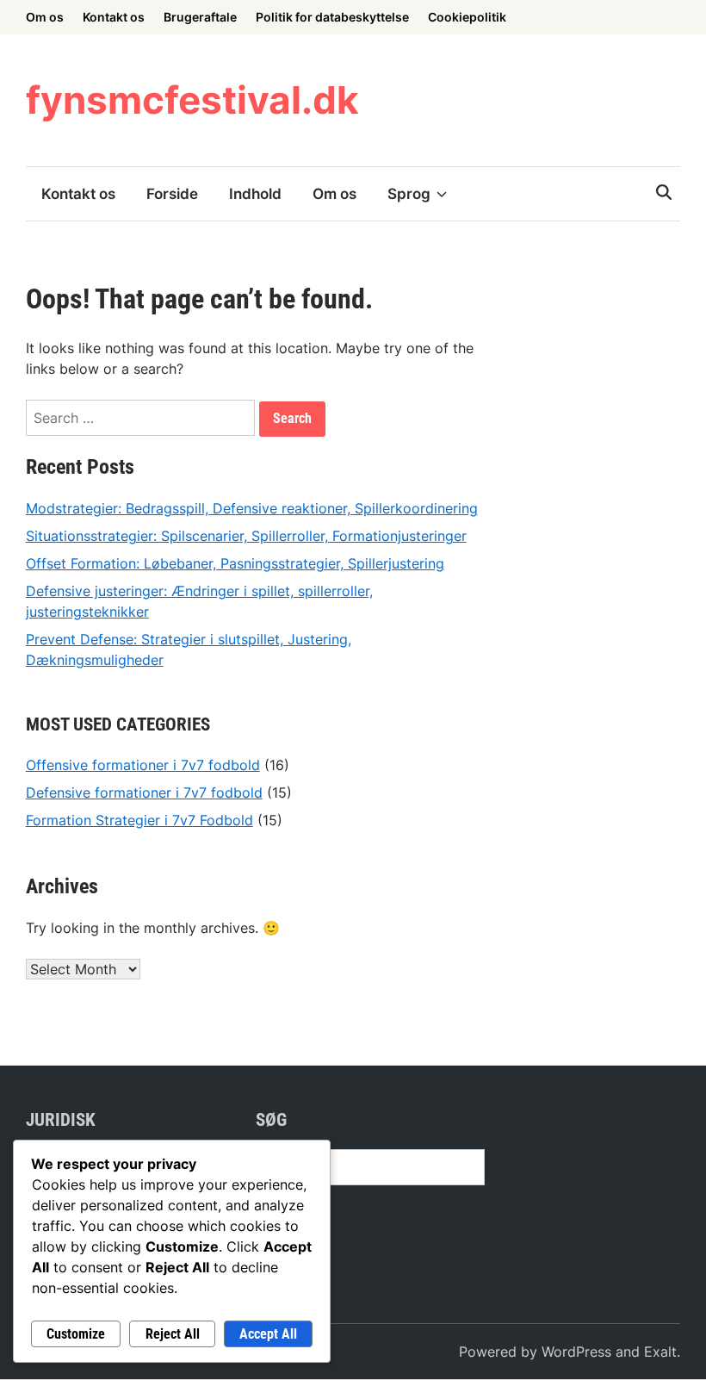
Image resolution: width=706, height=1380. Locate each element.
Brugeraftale (200, 16)
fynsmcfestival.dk (192, 100)
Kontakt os (114, 16)
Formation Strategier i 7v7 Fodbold (139, 820)
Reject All (173, 1334)
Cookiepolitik (467, 16)
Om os (45, 16)
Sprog (408, 193)
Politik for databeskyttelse (332, 16)
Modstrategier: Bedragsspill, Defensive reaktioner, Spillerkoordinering (252, 508)
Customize (75, 1334)
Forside (172, 193)
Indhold (255, 193)
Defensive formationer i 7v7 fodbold (144, 792)
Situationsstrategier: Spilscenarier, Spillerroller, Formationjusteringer (246, 535)
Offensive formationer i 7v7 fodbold (143, 765)
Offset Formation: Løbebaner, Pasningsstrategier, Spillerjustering (235, 563)
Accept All (268, 1334)
